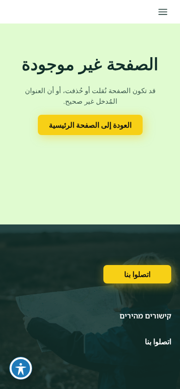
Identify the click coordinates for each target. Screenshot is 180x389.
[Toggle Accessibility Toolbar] (21, 368)
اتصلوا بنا (137, 274)
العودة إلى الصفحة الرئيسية (90, 125)
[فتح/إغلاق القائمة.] (163, 12)
